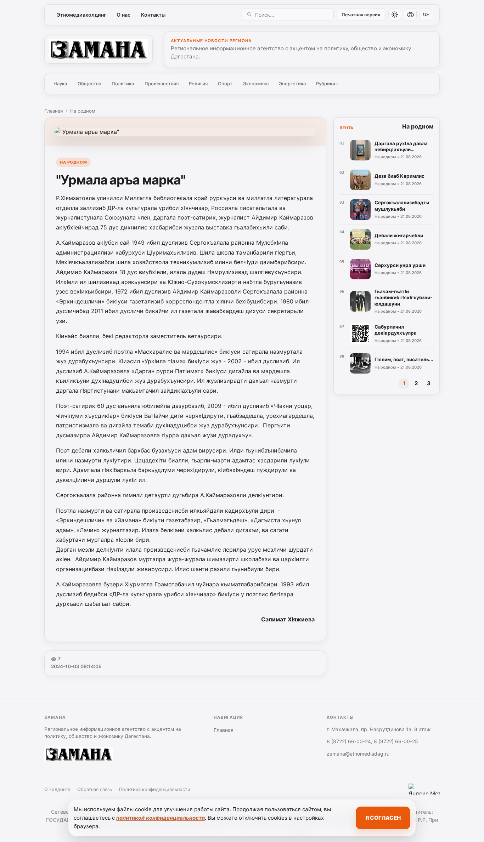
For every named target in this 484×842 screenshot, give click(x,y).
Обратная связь (94, 789)
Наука (60, 83)
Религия (198, 83)
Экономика (256, 83)
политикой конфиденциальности (160, 817)
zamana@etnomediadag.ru (358, 754)
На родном (82, 111)
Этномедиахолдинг (81, 15)
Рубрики (327, 83)
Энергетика (292, 83)
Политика (123, 83)
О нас (123, 15)
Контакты (153, 15)
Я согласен (383, 817)
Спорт (225, 83)
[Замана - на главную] (98, 49)
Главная (53, 111)
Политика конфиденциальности (154, 789)
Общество (89, 83)
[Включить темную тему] (394, 14)
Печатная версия (361, 14)
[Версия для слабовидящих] (410, 14)
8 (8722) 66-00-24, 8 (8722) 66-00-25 (372, 741)
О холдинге (57, 789)
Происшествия (162, 83)
